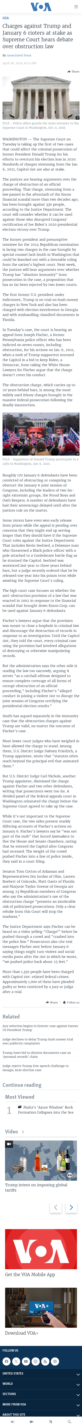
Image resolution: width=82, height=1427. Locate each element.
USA (6, 18)
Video (11, 1132)
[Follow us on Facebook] (7, 1361)
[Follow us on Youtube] (26, 1361)
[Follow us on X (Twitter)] (16, 1361)
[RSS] (45, 1361)
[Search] (69, 1422)
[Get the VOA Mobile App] (41, 1249)
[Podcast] (55, 1361)
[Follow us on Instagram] (36, 1361)
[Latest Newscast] (12, 1422)
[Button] (73, 71)
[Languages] (50, 1422)
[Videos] (31, 1422)
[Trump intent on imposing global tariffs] (41, 1161)
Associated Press (19, 55)
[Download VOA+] (41, 1308)
